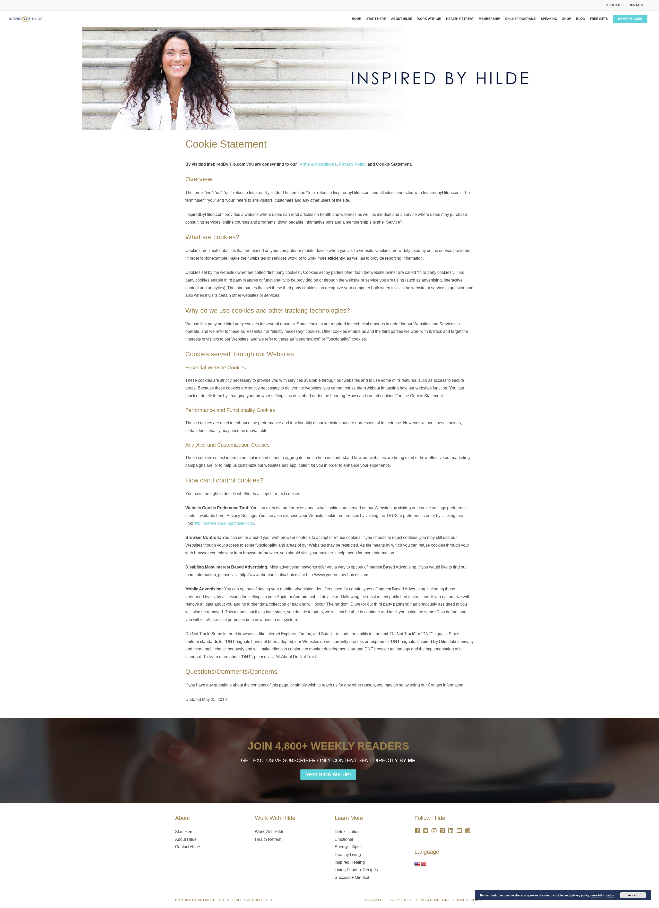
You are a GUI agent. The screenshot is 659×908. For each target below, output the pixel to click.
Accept (633, 895)
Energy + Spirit (348, 847)
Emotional (344, 839)
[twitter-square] (426, 831)
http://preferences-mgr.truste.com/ (224, 523)
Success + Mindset (352, 877)
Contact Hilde (187, 847)
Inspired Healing (350, 862)
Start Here (184, 831)
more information (602, 895)
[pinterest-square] (443, 831)
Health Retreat (268, 839)
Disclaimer (373, 900)
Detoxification (347, 831)
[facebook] (418, 831)
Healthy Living (348, 854)
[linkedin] (451, 831)
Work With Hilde (269, 831)
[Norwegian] (423, 864)
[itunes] (468, 831)
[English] (417, 864)
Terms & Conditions (317, 164)
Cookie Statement (468, 900)
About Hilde (186, 839)
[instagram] (435, 831)
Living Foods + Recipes (356, 870)
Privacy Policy (353, 164)
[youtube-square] (460, 831)
